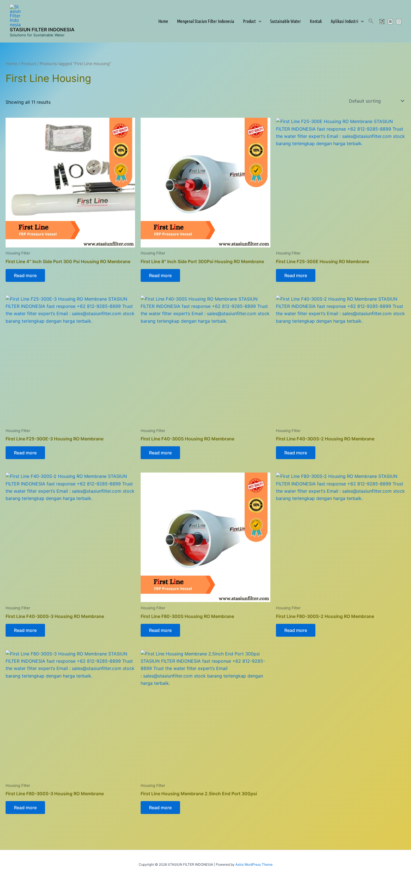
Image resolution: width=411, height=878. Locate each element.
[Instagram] (398, 21)
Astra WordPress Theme (254, 864)
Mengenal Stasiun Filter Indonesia (205, 21)
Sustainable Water (285, 21)
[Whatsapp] (381, 21)
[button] (258, 21)
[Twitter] (390, 21)
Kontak (316, 21)
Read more (25, 275)
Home (163, 21)
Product (249, 21)
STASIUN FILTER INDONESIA (42, 29)
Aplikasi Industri (344, 21)
